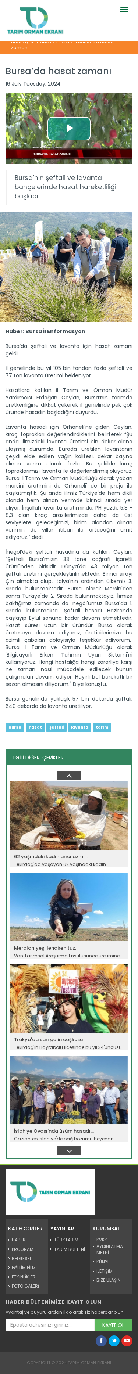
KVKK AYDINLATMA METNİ (109, 1246)
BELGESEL (22, 1258)
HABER (19, 1240)
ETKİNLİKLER (24, 1277)
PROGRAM (22, 1249)
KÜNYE (103, 1262)
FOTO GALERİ (25, 1286)
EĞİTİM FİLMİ (24, 1268)
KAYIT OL (113, 1325)
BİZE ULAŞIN (108, 1280)
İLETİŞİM (104, 1271)
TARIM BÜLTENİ (69, 1249)
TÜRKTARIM (66, 1240)
